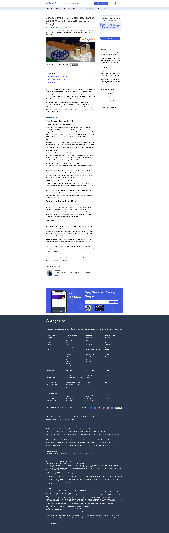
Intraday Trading (108, 344)
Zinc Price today (79, 439)
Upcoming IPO (69, 345)
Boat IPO (106, 377)
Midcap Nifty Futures (73, 428)
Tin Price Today (107, 439)
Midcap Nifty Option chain (79, 431)
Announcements (88, 373)
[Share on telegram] (52, 64)
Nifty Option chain (56, 431)
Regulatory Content (60, 515)
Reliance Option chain (91, 431)
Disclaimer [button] (49, 488)
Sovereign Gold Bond (70, 363)
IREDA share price (50, 398)
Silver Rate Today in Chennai (90, 437)
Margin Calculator (89, 339)
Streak (64, 419)
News (74, 8)
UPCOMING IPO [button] (108, 370)
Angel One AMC (59, 413)
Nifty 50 (53, 426)
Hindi (102, 100)
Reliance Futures (83, 428)
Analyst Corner (108, 358)
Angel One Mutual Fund (62, 442)
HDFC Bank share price (70, 395)
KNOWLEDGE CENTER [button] (110, 335)
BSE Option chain (101, 431)
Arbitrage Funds (87, 445)
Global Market (113, 97)
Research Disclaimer (50, 515)
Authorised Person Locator (71, 387)
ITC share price (108, 398)
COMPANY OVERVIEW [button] (51, 335)
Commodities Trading (109, 351)
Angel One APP (57, 416)
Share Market (110, 111)
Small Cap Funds (78, 445)
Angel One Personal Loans (73, 517)
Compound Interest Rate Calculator (92, 349)
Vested (69, 419)
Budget (102, 93)
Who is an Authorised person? (72, 375)
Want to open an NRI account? (110, 42)
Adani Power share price (90, 396)
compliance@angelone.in (79, 503)
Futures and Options (70, 347)
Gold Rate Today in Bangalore (112, 434)
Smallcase (60, 419)
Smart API (90, 416)
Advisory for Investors (93, 517)
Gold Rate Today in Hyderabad (98, 434)
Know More (56, 275)
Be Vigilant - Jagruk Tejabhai (52, 384)
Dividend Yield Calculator (90, 345)
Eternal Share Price (89, 400)
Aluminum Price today (69, 439)
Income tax (107, 354)
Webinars (49, 347)
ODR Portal (48, 519)
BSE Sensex (93, 426)
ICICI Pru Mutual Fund (101, 442)
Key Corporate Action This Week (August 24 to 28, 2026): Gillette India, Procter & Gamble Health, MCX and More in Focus (111, 73)
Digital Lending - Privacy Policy (59, 517)
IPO (105, 347)
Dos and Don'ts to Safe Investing (73, 515)
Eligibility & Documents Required (72, 380)
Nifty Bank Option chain (66, 431)
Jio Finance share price (109, 400)
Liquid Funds (70, 445)
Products (79, 8)
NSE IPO (106, 372)
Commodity (68, 354)
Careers (48, 349)
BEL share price (88, 401)
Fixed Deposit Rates (97, 416)
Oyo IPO (106, 375)
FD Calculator (88, 351)
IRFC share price (50, 395)
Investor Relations (50, 345)
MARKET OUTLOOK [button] (89, 370)
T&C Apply (116, 515)
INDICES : (48, 425)
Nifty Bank (59, 426)
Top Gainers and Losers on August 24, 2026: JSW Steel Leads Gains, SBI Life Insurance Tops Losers (110, 81)
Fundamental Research (51, 377)
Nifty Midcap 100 (85, 426)
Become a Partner (88, 8)
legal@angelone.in (80, 508)
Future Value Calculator (90, 347)
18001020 (61, 407)
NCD (67, 356)
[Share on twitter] (59, 64)
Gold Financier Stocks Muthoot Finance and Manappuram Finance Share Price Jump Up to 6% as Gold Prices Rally (111, 60)
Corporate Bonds (69, 358)
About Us (49, 340)
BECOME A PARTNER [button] (70, 370)
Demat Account (108, 339)
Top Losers (87, 382)
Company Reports (50, 380)
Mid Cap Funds (101, 445)
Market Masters (113, 100)
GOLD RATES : (49, 434)
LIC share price (108, 401)
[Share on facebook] (63, 64)
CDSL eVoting (110, 517)
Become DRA (68, 373)
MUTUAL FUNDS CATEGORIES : (53, 445)
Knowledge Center (50, 372)
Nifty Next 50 (78, 426)
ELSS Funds (63, 445)
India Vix (107, 426)
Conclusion (53, 82)
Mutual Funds (112, 104)
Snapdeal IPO (107, 382)
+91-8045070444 (67, 506)
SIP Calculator (88, 340)
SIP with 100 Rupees (70, 340)
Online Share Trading (109, 342)
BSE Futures (91, 428)
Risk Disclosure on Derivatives (58, 519)
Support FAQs (69, 407)
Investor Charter (83, 517)
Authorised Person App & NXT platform (74, 384)
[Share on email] (67, 64)
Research (103, 111)
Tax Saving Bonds (69, 365)
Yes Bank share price (51, 401)
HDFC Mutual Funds (91, 442)
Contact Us (49, 342)
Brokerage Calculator (89, 337)
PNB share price (88, 398)
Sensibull (54, 419)
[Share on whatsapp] (56, 64)
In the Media (49, 344)
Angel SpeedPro (72, 416)
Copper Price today (58, 439)
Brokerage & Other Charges (52, 339)
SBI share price (69, 400)
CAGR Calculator (88, 344)
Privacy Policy (70, 511)
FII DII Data (87, 384)
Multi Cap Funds (109, 445)
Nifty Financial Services (68, 426)
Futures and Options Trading (110, 352)
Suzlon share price (50, 396)
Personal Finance (104, 107)
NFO (67, 344)
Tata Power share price (71, 401)
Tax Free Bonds (69, 359)
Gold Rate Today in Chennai (84, 434)
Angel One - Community (51, 382)
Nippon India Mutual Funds (113, 442)
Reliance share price (109, 395)
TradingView (74, 419)
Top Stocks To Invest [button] (52, 393)
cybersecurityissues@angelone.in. (83, 506)
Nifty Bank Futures (63, 428)
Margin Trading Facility (81, 416)
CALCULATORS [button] (88, 335)
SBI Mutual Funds (72, 442)
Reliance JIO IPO (108, 373)
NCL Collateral (102, 517)
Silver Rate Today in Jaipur (103, 437)
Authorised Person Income (71, 379)
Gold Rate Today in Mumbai (59, 434)
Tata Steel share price (89, 395)
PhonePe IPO (107, 380)
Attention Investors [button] (51, 451)
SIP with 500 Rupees (70, 342)
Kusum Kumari (54, 27)
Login (112, 3)
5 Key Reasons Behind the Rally (58, 76)
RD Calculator (88, 352)
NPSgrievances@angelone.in (51, 505)
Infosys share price (108, 396)
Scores (82, 515)
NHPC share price (69, 396)
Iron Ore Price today (98, 439)
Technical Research (50, 379)
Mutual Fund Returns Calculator (91, 358)
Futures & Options (105, 97)
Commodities (109, 93)
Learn (69, 8)
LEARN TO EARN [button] (50, 370)
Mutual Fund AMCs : (51, 442)
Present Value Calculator (90, 354)
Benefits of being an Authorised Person (74, 377)
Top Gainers (87, 380)
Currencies (68, 352)
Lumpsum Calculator (89, 342)
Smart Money (49, 373)
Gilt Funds (94, 445)
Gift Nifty (113, 426)
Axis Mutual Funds (81, 442)
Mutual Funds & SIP (60, 8)
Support (103, 8)
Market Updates (104, 104)
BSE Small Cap (101, 426)
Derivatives (107, 349)
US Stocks (68, 349)
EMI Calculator (88, 361)
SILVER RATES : (49, 437)
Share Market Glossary (90, 375)
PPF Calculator (88, 359)
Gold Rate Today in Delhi (72, 434)
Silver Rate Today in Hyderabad (60, 437)
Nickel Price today (88, 439)
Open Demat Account (101, 3)
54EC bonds (68, 361)
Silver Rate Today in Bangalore (75, 437)
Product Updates (113, 107)
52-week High (88, 377)
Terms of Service (77, 511)
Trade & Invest (49, 8)
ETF (67, 351)
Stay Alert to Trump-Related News (59, 79)
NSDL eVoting (117, 517)
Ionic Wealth (65, 413)
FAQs (112, 515)
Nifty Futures (55, 428)
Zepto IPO (107, 379)
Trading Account (108, 340)
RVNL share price (69, 398)
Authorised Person (108, 356)
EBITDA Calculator (89, 356)
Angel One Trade (64, 416)
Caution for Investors (70, 519)
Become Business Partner (71, 372)
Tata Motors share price (52, 400)
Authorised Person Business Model (73, 382)
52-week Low (88, 379)
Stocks (67, 337)
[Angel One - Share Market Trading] (52, 3)
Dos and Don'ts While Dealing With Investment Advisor (97, 515)
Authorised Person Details (71, 386)
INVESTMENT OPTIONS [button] (71, 335)
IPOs (106, 100)
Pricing (97, 8)
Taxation (116, 111)
